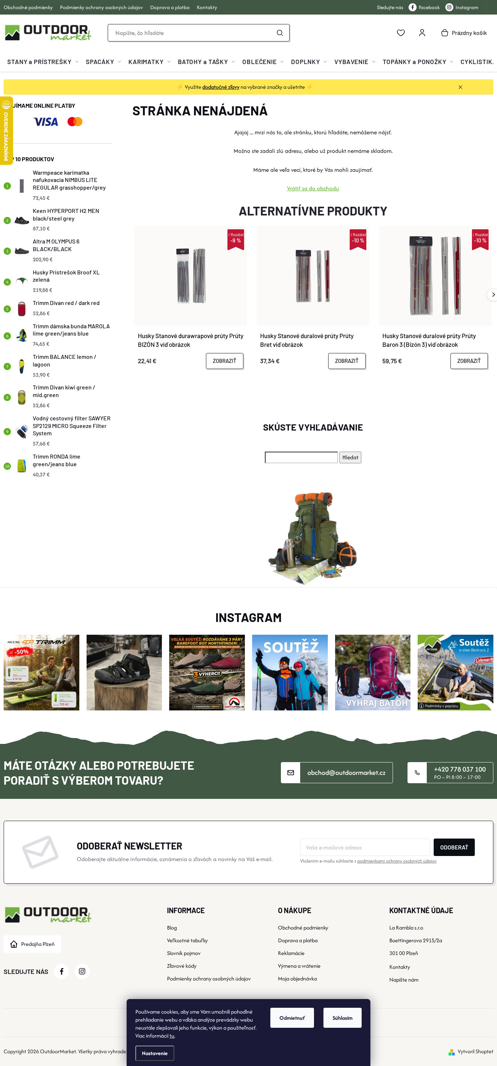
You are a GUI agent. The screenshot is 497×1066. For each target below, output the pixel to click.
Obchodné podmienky (28, 7)
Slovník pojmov (183, 953)
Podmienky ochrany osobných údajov (101, 7)
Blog (172, 927)
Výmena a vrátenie (299, 966)
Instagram (467, 7)
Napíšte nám (403, 979)
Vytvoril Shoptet (475, 1051)
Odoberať (454, 847)
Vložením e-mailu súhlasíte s (368, 860)
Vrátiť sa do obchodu (313, 188)
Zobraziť (224, 360)
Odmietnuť (292, 1018)
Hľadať (280, 32)
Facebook (429, 7)
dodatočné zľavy (220, 87)
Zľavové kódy (181, 966)
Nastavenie (155, 1053)
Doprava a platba (170, 7)
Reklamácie (291, 953)
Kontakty (207, 7)
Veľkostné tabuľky (187, 940)
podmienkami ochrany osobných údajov (397, 860)
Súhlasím (343, 1018)
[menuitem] (43, 61)
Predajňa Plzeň (38, 944)
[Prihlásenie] (422, 32)
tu (172, 1035)
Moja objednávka (297, 978)
